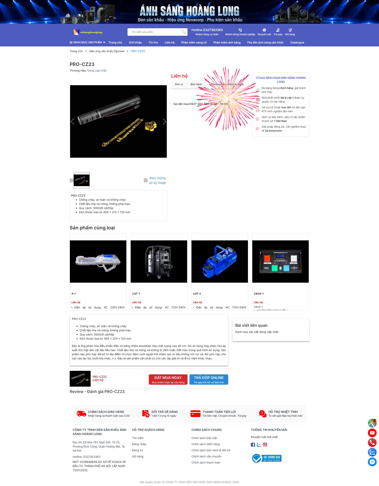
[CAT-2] (219, 261)
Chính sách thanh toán (205, 462)
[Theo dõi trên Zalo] (259, 444)
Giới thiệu (135, 42)
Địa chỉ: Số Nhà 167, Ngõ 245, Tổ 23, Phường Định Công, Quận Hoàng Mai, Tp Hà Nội (99, 446)
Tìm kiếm (138, 438)
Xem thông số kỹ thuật (157, 180)
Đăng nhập (139, 444)
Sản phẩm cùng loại (92, 228)
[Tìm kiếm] (184, 32)
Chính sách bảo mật (204, 438)
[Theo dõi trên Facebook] (253, 444)
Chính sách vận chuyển (206, 456)
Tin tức (153, 42)
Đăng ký (137, 450)
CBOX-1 (259, 293)
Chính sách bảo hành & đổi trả (210, 450)
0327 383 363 (199, 103)
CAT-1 (136, 293)
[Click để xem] (118, 121)
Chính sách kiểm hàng (205, 444)
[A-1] (98, 261)
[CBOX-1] (280, 261)
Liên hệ (169, 42)
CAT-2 (197, 293)
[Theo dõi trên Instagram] (265, 444)
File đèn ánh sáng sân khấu (265, 42)
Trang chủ (115, 42)
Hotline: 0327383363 (86, 456)
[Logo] (88, 32)
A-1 (73, 293)
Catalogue (297, 42)
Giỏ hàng (138, 456)
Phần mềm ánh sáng (227, 42)
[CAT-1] (159, 261)
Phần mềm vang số (194, 42)
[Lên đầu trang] (372, 479)
